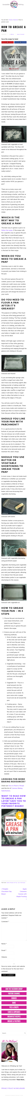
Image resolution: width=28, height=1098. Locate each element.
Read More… (21, 1079)
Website (4, 957)
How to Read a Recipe (16, 786)
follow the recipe (7, 230)
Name (4, 944)
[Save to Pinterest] (7, 42)
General (8, 882)
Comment (5, 921)
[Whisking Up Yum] (14, 8)
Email (3, 950)
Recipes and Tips (13, 882)
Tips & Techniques (21, 882)
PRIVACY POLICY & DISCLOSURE (13, 1088)
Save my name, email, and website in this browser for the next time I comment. (13, 968)
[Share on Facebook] (20, 42)
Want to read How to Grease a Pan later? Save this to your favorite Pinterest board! (13, 801)
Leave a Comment (20, 34)
